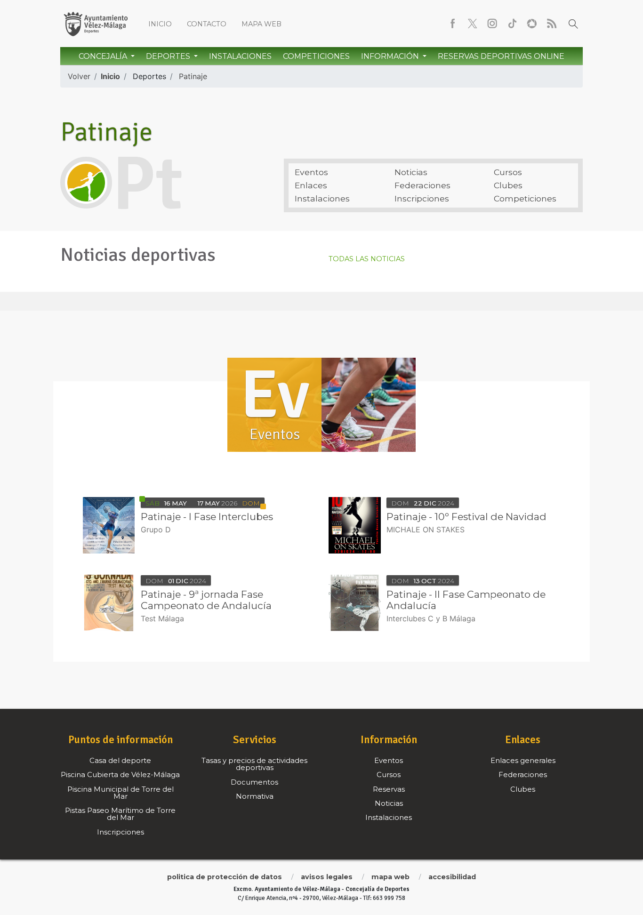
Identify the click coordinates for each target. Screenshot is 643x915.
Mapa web (261, 24)
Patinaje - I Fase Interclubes (207, 516)
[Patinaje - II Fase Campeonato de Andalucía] (355, 603)
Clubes (508, 185)
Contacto (206, 24)
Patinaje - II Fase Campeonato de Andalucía (466, 599)
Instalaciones (240, 56)
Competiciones (316, 56)
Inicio (160, 24)
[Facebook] (452, 23)
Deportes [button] (169, 56)
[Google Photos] (531, 23)
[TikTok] (512, 23)
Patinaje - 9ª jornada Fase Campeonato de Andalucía (206, 599)
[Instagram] (492, 23)
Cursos (508, 172)
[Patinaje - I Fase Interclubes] (109, 525)
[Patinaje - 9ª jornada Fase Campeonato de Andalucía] (109, 603)
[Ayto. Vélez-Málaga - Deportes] (95, 23)
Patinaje (193, 76)
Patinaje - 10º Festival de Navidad (466, 516)
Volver (79, 76)
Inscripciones (421, 198)
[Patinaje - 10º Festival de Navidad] (355, 525)
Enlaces (311, 185)
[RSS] (551, 23)
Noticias (410, 172)
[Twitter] (472, 23)
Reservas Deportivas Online (501, 56)
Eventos (311, 172)
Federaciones (422, 185)
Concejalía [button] (104, 56)
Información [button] (391, 56)
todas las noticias (367, 259)
